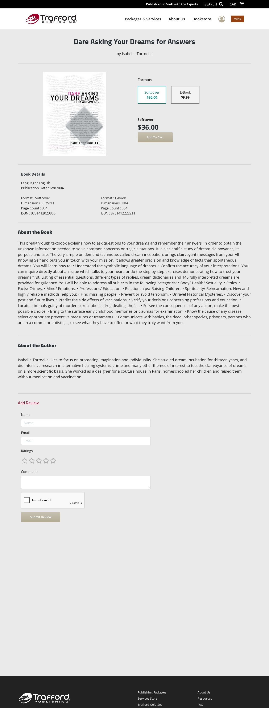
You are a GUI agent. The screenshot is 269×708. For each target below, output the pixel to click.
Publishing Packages (152, 692)
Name (25, 414)
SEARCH (211, 4)
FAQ (200, 705)
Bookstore (202, 18)
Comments (29, 471)
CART (234, 4)
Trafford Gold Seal (150, 705)
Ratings (27, 451)
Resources (205, 698)
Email (25, 432)
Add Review (28, 402)
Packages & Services (143, 18)
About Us (177, 18)
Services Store (147, 698)
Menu (237, 19)
